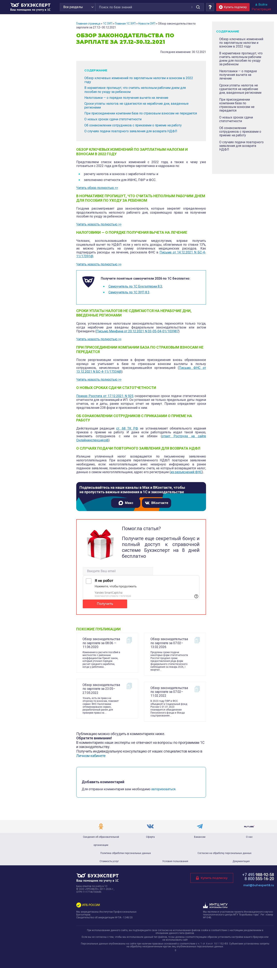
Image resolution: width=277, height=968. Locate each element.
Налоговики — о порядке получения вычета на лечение (126, 98)
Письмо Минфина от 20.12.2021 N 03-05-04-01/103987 (137, 331)
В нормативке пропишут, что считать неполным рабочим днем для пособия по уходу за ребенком (241, 58)
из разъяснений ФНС (186, 472)
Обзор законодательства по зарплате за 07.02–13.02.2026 (169, 643)
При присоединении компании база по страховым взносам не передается (140, 113)
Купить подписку (214, 878)
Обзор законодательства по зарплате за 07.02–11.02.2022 (169, 692)
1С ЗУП (107, 23)
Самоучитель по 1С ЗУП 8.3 (128, 292)
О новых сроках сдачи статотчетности (113, 119)
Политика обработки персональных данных (125, 853)
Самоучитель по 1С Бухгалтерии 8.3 (135, 286)
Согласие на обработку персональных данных (224, 853)
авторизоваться (163, 789)
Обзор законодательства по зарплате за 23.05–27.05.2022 (101, 689)
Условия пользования (175, 861)
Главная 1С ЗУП (125, 23)
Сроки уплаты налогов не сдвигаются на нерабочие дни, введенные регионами (240, 89)
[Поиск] (198, 7)
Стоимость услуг (109, 861)
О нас (249, 837)
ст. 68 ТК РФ (127, 428)
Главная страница (88, 23)
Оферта (150, 837)
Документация (241, 861)
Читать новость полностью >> (98, 224)
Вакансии (199, 837)
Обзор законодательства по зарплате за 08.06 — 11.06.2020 (101, 643)
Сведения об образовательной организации (101, 841)
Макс (129, 503)
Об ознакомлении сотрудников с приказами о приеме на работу (133, 125)
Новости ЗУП (146, 23)
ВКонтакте (159, 503)
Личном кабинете (91, 756)
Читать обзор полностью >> (97, 188)
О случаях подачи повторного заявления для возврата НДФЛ (130, 131)
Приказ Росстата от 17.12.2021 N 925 (104, 396)
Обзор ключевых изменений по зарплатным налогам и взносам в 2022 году (241, 42)
